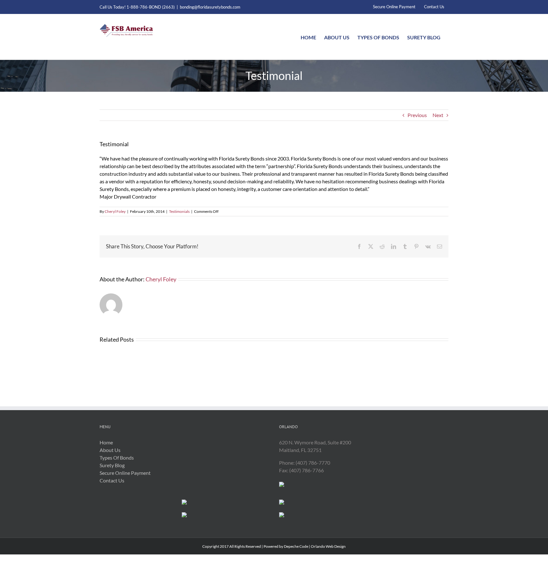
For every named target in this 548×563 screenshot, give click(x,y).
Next (438, 115)
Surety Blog (112, 465)
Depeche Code (296, 546)
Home (106, 442)
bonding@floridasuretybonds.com (210, 7)
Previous (417, 115)
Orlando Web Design (328, 546)
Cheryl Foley (115, 211)
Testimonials (179, 211)
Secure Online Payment (125, 473)
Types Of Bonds (117, 458)
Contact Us (112, 480)
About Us (110, 450)
